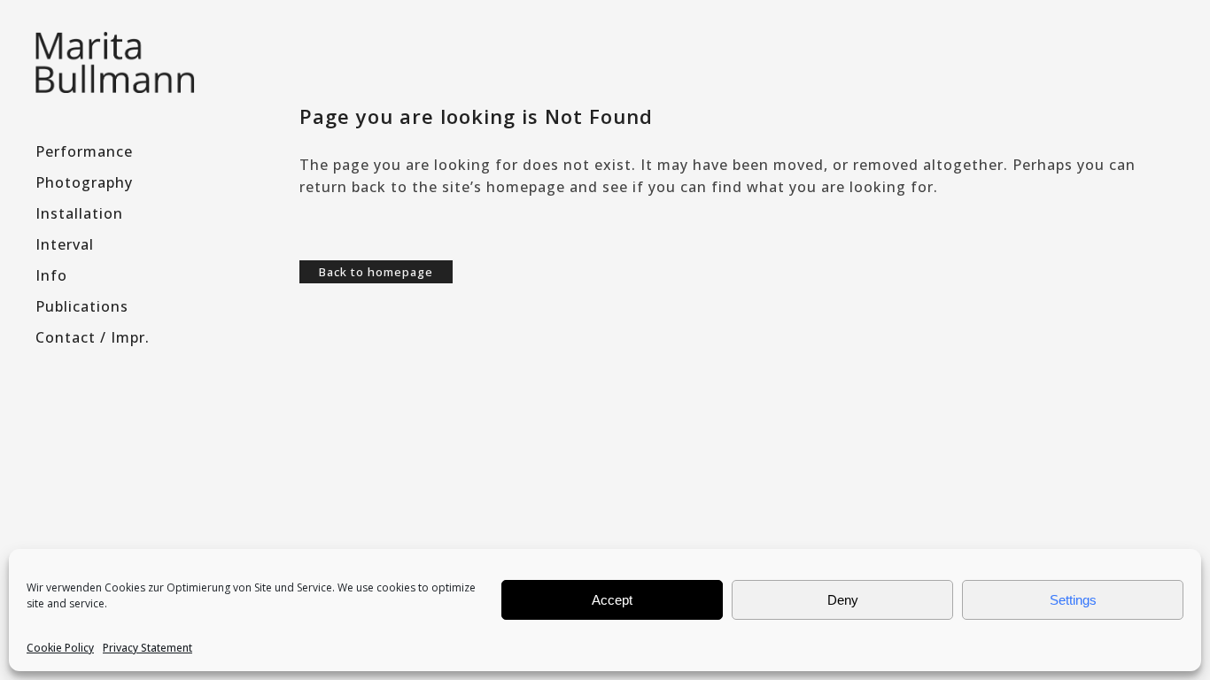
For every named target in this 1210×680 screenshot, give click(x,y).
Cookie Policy (60, 647)
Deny (842, 599)
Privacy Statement (147, 647)
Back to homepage (376, 272)
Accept (612, 599)
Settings (1073, 599)
